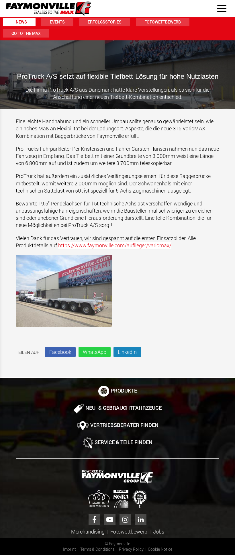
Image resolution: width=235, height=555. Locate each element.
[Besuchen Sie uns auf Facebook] (94, 519)
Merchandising (88, 531)
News (21, 22)
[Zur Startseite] (48, 8)
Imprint (69, 549)
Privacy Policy (131, 549)
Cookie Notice (160, 549)
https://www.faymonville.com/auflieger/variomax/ (114, 245)
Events (57, 22)
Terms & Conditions (97, 549)
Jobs (158, 531)
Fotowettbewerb (162, 22)
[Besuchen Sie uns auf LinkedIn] (141, 519)
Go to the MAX (26, 33)
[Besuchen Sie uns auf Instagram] (125, 519)
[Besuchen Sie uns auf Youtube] (110, 519)
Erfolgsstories (105, 22)
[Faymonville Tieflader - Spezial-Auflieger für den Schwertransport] (117, 477)
